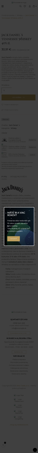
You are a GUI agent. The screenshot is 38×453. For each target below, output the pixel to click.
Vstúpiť (13, 238)
